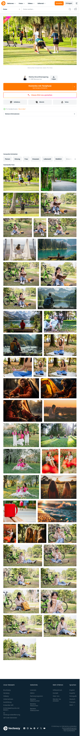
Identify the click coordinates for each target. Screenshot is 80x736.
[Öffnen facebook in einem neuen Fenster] (24, 728)
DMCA (32, 692)
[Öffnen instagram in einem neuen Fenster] (28, 728)
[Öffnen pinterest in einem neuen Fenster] (34, 728)
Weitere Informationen (12, 113)
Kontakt (55, 692)
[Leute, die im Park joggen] (58, 178)
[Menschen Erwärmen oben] (21, 178)
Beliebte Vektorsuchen (35, 699)
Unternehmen (8, 698)
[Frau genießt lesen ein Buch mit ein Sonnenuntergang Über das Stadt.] (60, 410)
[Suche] (70, 9)
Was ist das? (22, 109)
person (7, 158)
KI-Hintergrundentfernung (11, 713)
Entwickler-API (8, 704)
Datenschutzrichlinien (68, 730)
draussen (35, 158)
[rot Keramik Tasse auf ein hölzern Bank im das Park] (19, 510)
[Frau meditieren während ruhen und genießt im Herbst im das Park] (17, 366)
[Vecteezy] (3, 3)
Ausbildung (7, 701)
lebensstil (47, 158)
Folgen (54, 79)
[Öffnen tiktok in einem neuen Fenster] (38, 728)
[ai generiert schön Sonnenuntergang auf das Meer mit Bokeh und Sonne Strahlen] (57, 510)
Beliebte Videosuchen (34, 708)
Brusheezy (7, 689)
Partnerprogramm (36, 695)
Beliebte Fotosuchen (34, 704)
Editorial (41, 3)
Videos (30, 3)
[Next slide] (71, 157)
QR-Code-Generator (10, 717)
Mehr (70, 704)
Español (70, 692)
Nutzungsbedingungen (68, 729)
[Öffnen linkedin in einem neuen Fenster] (31, 728)
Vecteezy (6, 692)
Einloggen (69, 3)
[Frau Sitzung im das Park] (21, 203)
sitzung (17, 158)
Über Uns (56, 695)
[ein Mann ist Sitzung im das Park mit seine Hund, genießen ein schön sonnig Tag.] (60, 321)
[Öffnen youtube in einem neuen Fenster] (44, 728)
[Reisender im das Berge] (57, 248)
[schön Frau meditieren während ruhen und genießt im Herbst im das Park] (60, 344)
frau (26, 158)
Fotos (21, 3)
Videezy (6, 695)
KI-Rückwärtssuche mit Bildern (11, 708)
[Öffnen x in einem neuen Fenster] (41, 728)
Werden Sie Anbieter (57, 699)
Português (71, 695)
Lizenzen (33, 689)
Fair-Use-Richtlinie (67, 732)
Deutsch (71, 698)
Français (71, 701)
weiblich (59, 158)
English (70, 689)
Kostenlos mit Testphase (40, 87)
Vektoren (10, 3)
